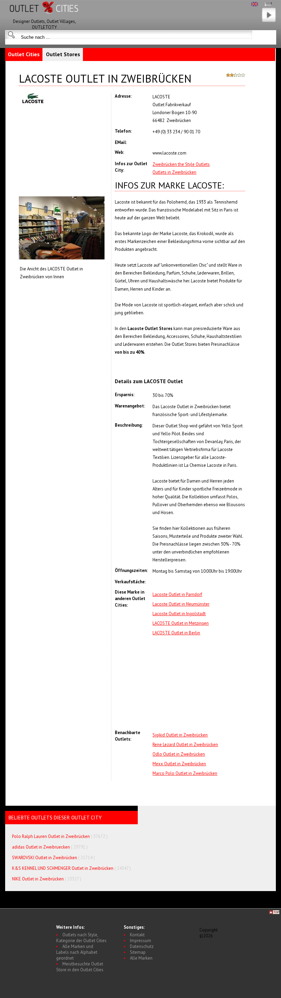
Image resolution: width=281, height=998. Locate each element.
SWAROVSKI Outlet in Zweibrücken (44, 858)
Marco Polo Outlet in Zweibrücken (184, 773)
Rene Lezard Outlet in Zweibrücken (185, 744)
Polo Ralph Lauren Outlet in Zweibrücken (51, 836)
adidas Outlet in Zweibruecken (41, 847)
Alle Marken (141, 958)
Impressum (140, 941)
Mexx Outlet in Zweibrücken (179, 764)
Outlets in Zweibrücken (174, 172)
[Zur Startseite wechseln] (44, 17)
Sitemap (138, 952)
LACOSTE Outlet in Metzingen (180, 623)
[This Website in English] (254, 5)
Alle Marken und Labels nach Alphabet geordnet (76, 952)
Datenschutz (142, 946)
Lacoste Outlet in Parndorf (177, 594)
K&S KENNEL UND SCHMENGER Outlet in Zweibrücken (62, 868)
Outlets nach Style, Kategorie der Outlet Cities (81, 938)
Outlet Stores (63, 54)
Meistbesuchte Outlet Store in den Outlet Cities (79, 967)
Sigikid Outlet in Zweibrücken (180, 735)
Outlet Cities (24, 54)
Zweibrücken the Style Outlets (181, 164)
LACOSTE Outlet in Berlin (176, 633)
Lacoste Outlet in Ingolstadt (179, 614)
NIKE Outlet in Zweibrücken (38, 879)
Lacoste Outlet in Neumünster (180, 604)
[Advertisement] (198, 683)
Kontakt (137, 935)
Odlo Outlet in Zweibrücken (178, 754)
